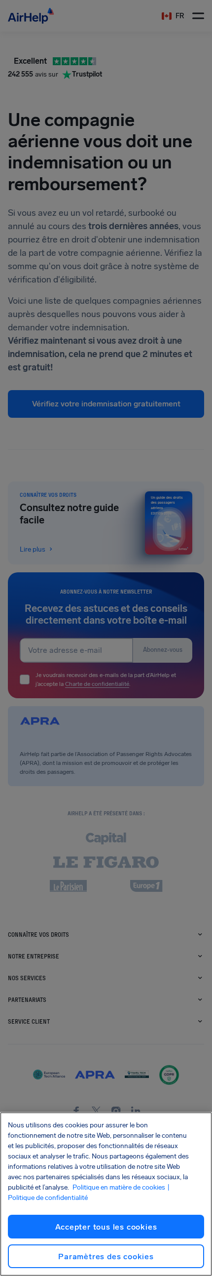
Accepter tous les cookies (106, 1227)
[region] (106, 1194)
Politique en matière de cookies (118, 1187)
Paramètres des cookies (106, 1256)
